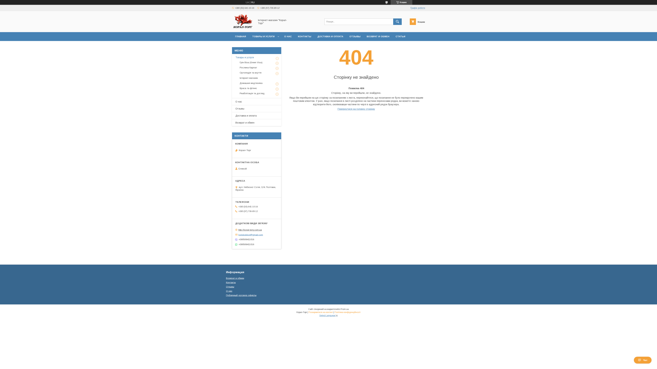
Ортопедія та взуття (250, 72)
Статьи (400, 36)
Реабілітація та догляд (252, 93)
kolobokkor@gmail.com (251, 234)
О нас (288, 36)
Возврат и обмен (378, 36)
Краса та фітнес (248, 88)
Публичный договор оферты (241, 295)
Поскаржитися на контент (320, 312)
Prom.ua (345, 309)
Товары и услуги (263, 36)
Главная (240, 36)
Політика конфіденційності (347, 312)
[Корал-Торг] (243, 27)
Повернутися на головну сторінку (356, 109)
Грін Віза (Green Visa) (251, 62)
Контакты (304, 36)
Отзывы (354, 36)
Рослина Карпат (248, 67)
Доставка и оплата (330, 36)
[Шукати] (397, 21)
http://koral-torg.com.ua (250, 230)
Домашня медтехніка (251, 83)
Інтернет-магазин (249, 78)
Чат (645, 360)
